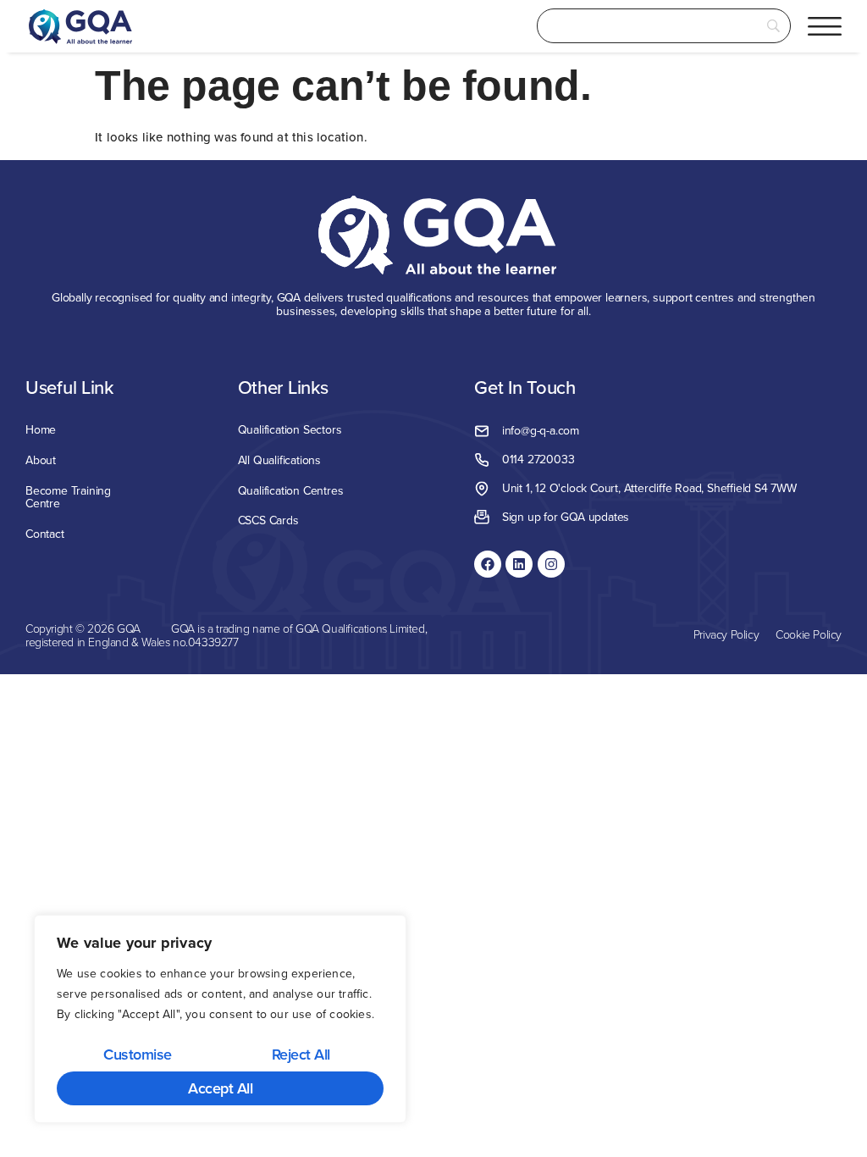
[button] (825, 26)
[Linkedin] (519, 564)
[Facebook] (487, 564)
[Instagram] (551, 564)
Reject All (301, 1054)
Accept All (220, 1088)
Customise (137, 1054)
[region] (220, 1019)
